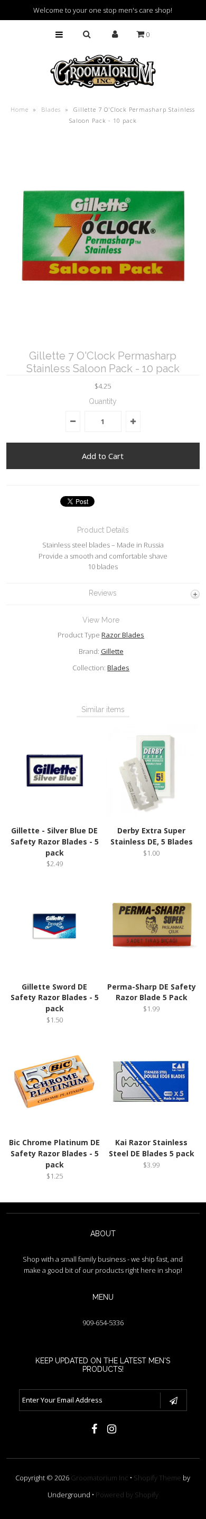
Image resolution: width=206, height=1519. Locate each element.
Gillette (112, 651)
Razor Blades (122, 635)
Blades (51, 109)
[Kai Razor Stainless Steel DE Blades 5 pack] (151, 1126)
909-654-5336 (103, 1322)
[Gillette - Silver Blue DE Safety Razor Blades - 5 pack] (54, 814)
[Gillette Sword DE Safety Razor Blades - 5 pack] (54, 970)
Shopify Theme (157, 1477)
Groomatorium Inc (99, 1477)
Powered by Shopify (127, 1494)
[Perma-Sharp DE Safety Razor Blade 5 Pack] (151, 970)
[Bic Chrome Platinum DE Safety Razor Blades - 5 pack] (54, 1126)
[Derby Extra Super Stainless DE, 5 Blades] (151, 814)
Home (20, 109)
